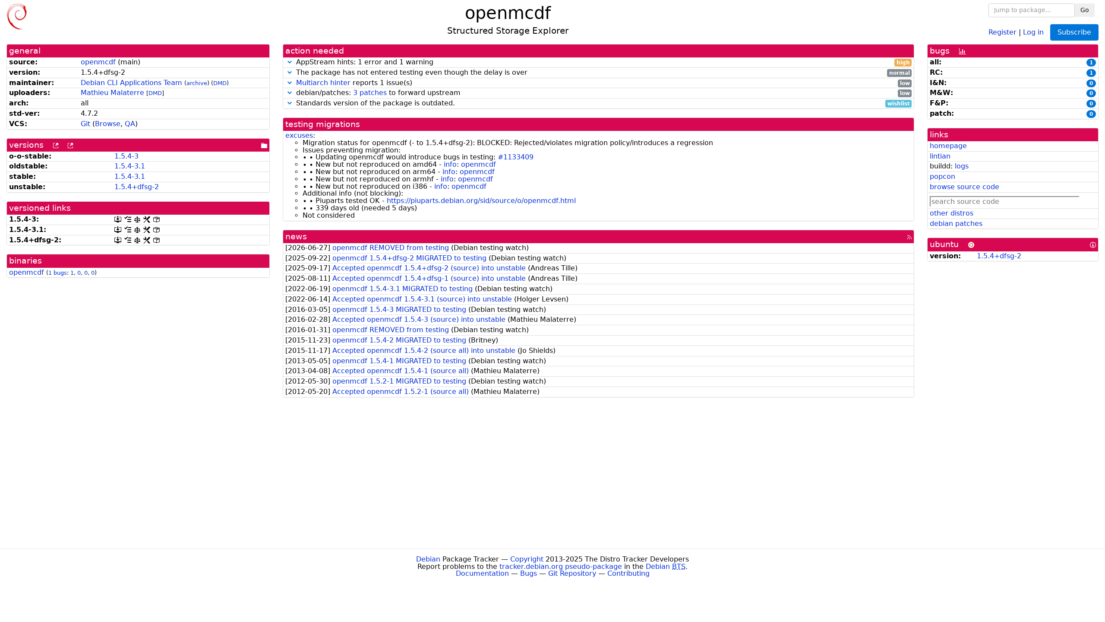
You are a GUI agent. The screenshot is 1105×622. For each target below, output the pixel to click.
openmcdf (98, 62)
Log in (1033, 32)
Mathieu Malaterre (112, 93)
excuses (299, 135)
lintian (940, 156)
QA (130, 124)
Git (85, 124)
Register (1002, 32)
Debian (428, 559)
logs (962, 166)
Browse (107, 124)
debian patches (956, 223)
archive (196, 83)
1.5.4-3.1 (129, 166)
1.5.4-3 (126, 156)
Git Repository (572, 573)
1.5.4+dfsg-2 (136, 187)
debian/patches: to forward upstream (602, 93)
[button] (289, 62)
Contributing (628, 573)
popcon (942, 176)
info (450, 164)
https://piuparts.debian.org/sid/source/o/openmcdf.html (481, 201)
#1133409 (516, 157)
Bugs (528, 573)
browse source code (964, 187)
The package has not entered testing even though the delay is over (602, 72)
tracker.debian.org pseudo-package (560, 566)
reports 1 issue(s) (603, 83)
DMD (220, 83)
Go (1084, 9)
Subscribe (1074, 32)
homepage (948, 146)
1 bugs (57, 273)
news (296, 236)
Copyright (526, 559)
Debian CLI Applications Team (131, 83)
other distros (951, 213)
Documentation (482, 573)
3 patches (370, 93)
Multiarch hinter (323, 83)
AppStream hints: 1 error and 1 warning (602, 62)
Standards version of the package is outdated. (602, 103)
